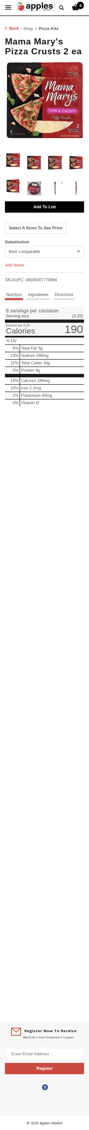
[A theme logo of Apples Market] (36, 6)
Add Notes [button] (14, 265)
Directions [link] (64, 294)
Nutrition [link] (14, 294)
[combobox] (44, 251)
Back (13, 28)
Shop (28, 28)
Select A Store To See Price (35, 228)
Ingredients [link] (38, 294)
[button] (13, 160)
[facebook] (44, 1087)
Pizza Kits (49, 28)
